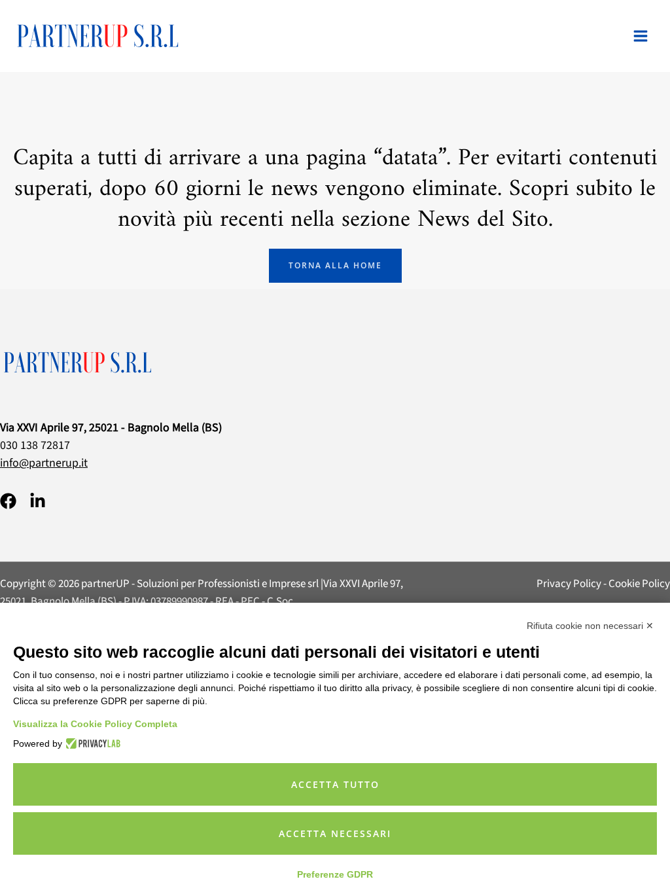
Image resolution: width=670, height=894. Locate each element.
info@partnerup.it (44, 463)
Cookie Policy (639, 584)
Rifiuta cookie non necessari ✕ (590, 625)
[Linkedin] (37, 501)
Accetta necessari (335, 833)
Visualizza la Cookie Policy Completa (95, 724)
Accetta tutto (335, 784)
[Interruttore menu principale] (640, 36)
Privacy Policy (569, 584)
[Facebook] (8, 501)
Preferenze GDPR (335, 874)
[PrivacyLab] (91, 743)
